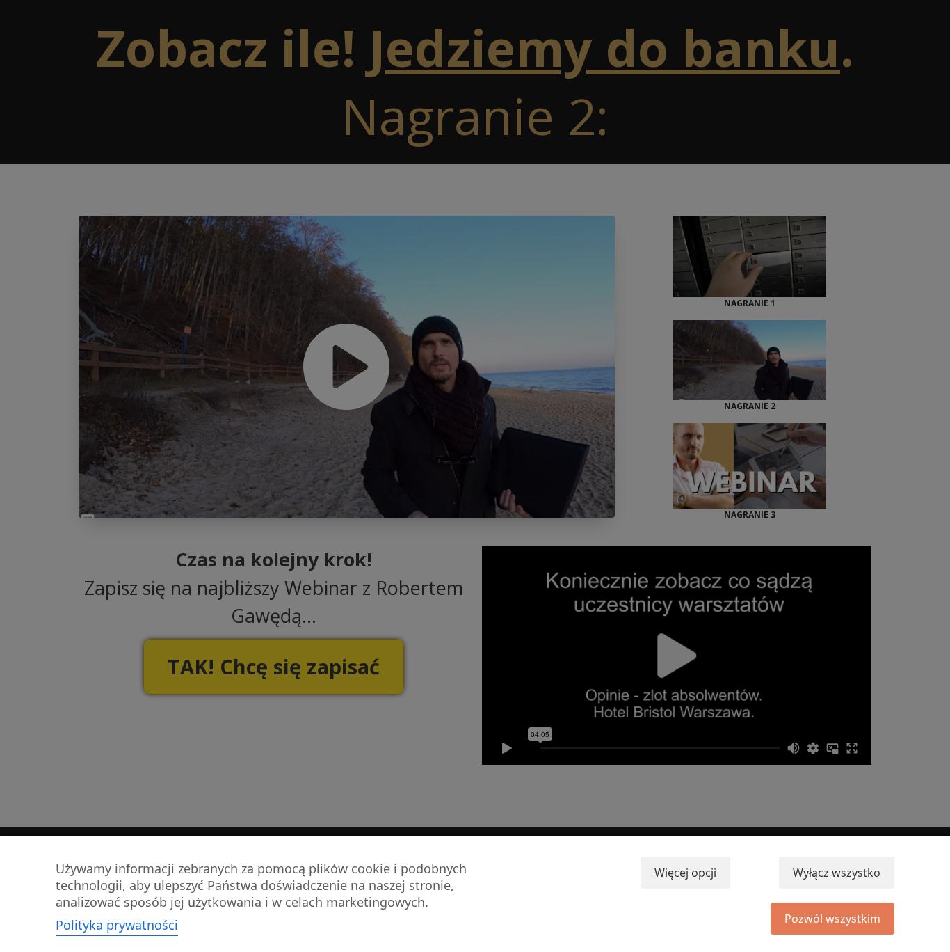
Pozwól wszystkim (832, 918)
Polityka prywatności (117, 925)
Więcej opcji (685, 872)
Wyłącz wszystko (836, 872)
